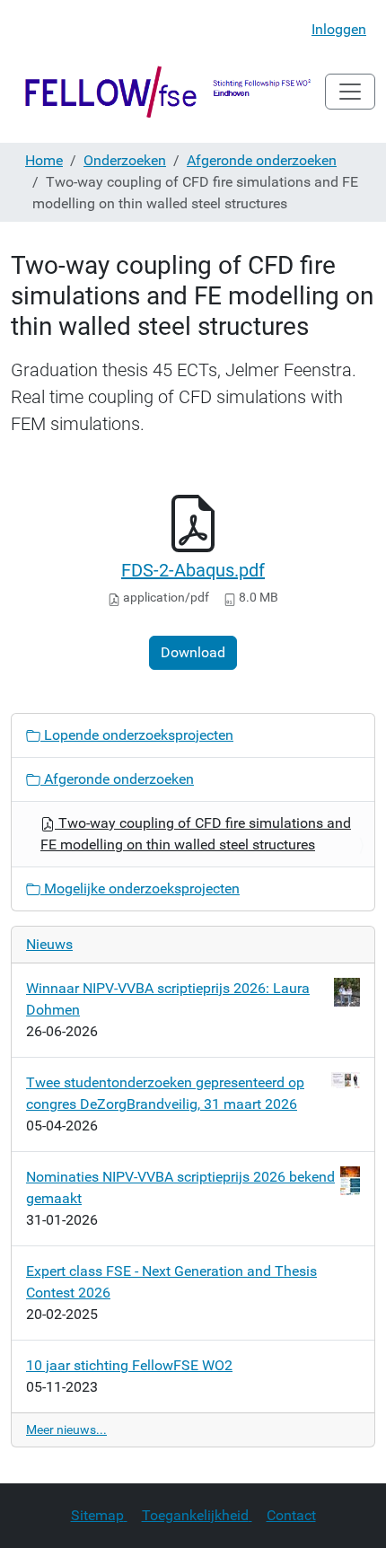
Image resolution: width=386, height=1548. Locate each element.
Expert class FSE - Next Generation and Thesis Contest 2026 (171, 1281)
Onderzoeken (124, 160)
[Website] (168, 91)
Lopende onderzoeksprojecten (136, 734)
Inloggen (338, 29)
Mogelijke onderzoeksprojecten (140, 888)
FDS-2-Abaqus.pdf (193, 570)
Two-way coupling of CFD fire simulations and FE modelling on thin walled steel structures (195, 833)
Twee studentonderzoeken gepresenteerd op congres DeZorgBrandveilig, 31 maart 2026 (165, 1093)
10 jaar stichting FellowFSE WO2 (129, 1365)
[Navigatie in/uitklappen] (350, 92)
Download (193, 652)
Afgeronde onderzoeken (262, 160)
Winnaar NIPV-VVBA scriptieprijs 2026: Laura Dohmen (168, 999)
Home (44, 160)
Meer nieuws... (66, 1429)
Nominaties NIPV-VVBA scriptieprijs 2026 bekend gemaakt (180, 1187)
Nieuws (49, 944)
